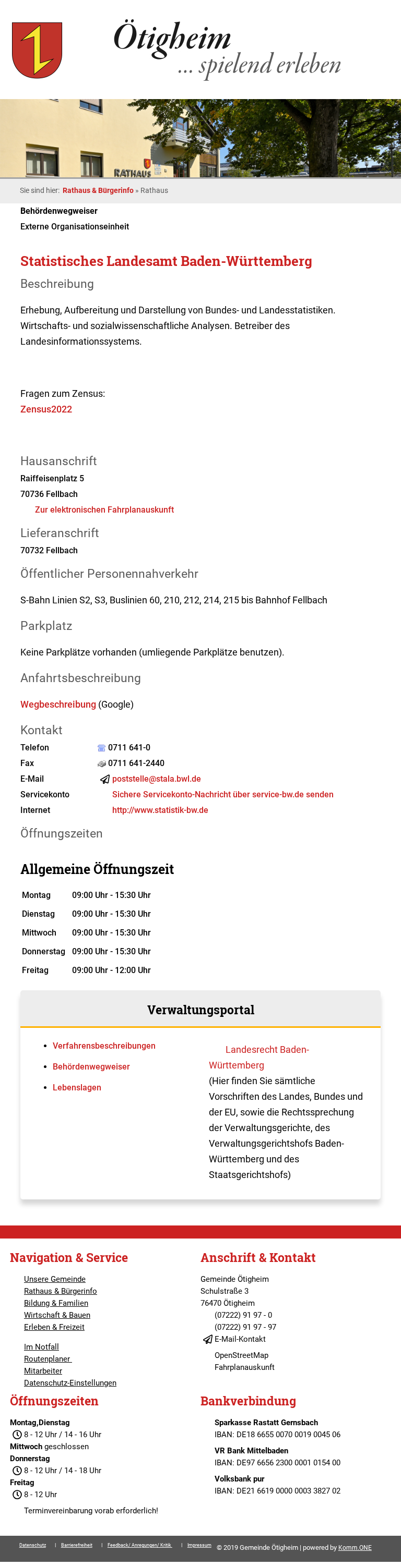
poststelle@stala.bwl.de (156, 779)
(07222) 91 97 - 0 (243, 1315)
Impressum (199, 1545)
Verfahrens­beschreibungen (104, 1046)
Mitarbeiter (43, 1371)
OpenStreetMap (241, 1355)
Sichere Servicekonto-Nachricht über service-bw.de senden (223, 794)
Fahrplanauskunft (245, 1367)
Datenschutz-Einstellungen (70, 1383)
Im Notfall (41, 1347)
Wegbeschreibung (58, 704)
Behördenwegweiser (91, 1067)
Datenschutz (32, 1545)
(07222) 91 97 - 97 (245, 1327)
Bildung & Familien (56, 1303)
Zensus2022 (46, 409)
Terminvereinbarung (58, 1510)
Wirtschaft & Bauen (57, 1315)
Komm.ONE (355, 1547)
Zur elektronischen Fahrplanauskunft (104, 510)
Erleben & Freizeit (54, 1327)
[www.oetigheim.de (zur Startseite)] (178, 81)
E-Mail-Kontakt (240, 1339)
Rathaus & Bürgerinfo (98, 190)
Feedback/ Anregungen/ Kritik (140, 1545)
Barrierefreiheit (76, 1545)
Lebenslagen (77, 1087)
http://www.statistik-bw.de (160, 810)
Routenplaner (48, 1359)
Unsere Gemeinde (55, 1279)
